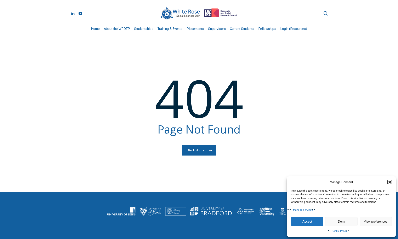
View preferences (375, 221)
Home (95, 29)
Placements (195, 29)
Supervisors (217, 29)
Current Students (242, 29)
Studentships (143, 29)
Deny (341, 221)
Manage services (303, 209)
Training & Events (170, 29)
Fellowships (267, 29)
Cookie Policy (339, 231)
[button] (390, 182)
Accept (307, 221)
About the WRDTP (117, 29)
